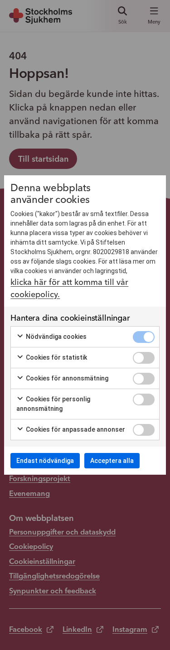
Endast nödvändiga (45, 460)
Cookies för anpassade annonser (74, 429)
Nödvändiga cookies (55, 336)
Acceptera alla (112, 460)
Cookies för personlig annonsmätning (53, 403)
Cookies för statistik (55, 357)
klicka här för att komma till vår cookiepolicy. (69, 288)
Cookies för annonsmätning (66, 378)
